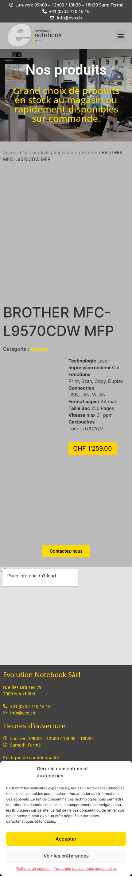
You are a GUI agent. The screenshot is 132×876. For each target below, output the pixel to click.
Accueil (10, 152)
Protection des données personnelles (85, 868)
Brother (90, 152)
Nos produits (36, 152)
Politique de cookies (33, 868)
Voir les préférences (66, 856)
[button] (120, 36)
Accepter (66, 839)
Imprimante (66, 152)
